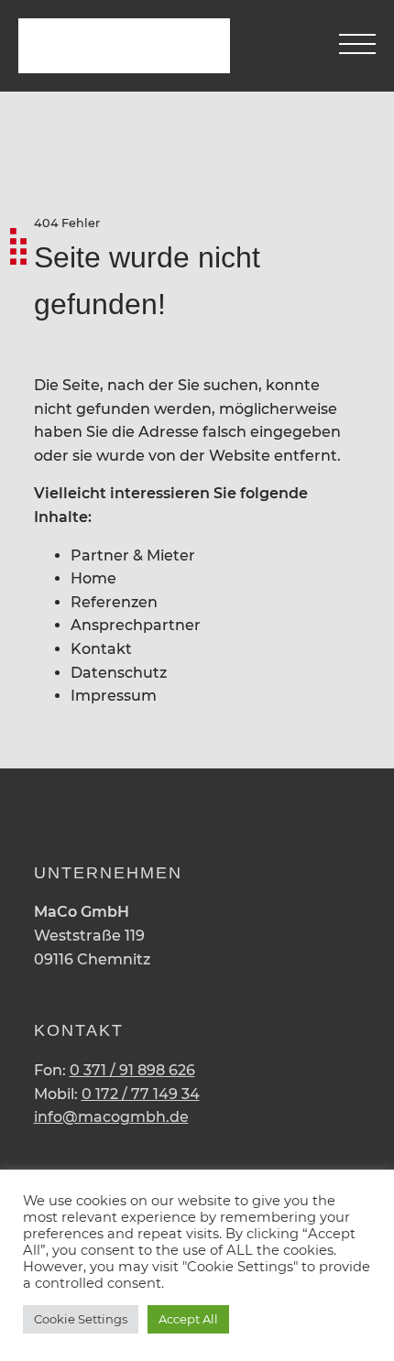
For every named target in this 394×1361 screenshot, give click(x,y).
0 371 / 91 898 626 (132, 1070)
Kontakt (101, 649)
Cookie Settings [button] (80, 1319)
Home (93, 578)
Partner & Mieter (133, 555)
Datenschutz (119, 672)
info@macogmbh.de (111, 1117)
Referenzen (114, 602)
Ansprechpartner (136, 625)
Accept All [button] (188, 1319)
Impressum (114, 695)
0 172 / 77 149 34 (141, 1094)
